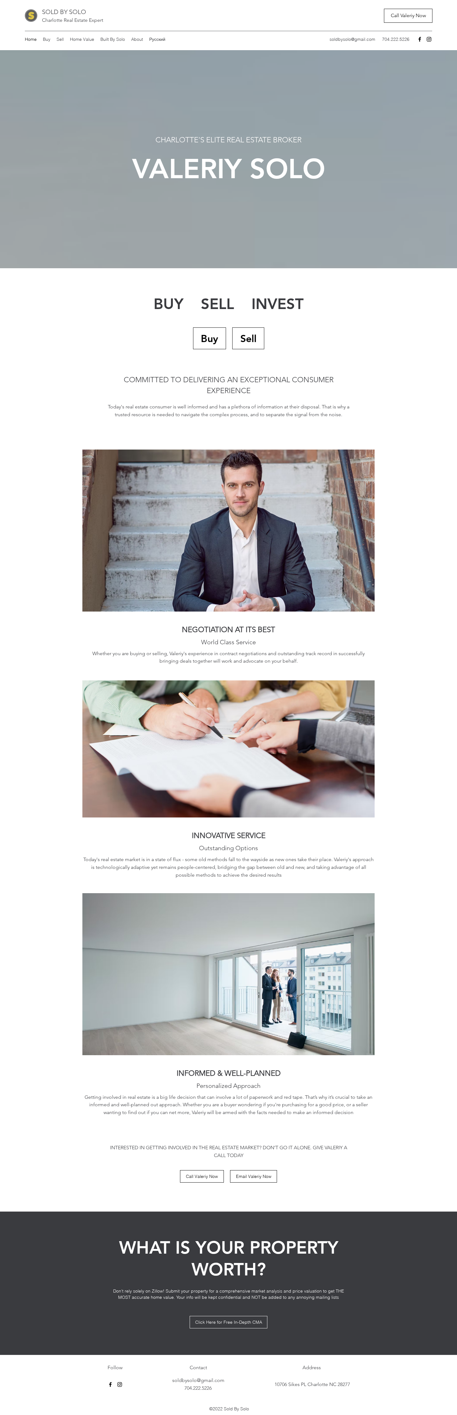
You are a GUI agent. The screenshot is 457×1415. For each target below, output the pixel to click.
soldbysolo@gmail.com (352, 39)
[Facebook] (420, 39)
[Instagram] (429, 39)
